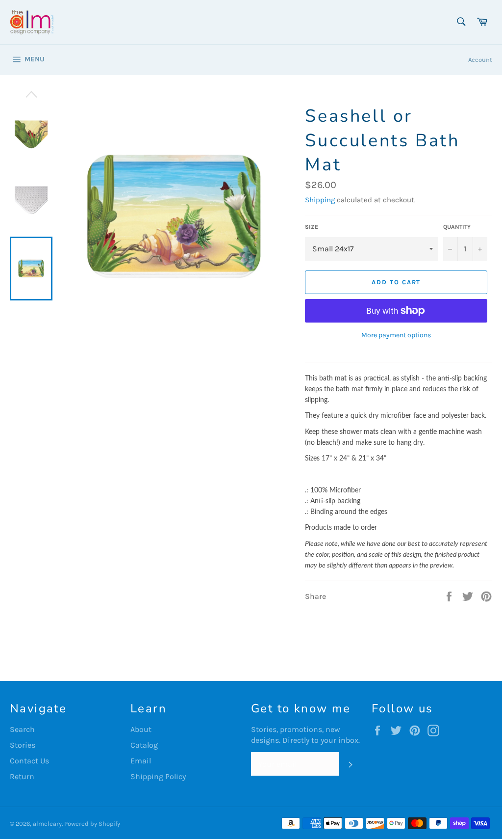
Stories (22, 745)
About (140, 729)
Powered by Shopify (92, 823)
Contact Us (29, 760)
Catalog (144, 745)
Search (22, 729)
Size (311, 226)
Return (22, 776)
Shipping (320, 199)
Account (480, 59)
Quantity (457, 226)
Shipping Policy (158, 776)
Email (140, 760)
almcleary (47, 823)
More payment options (396, 335)
